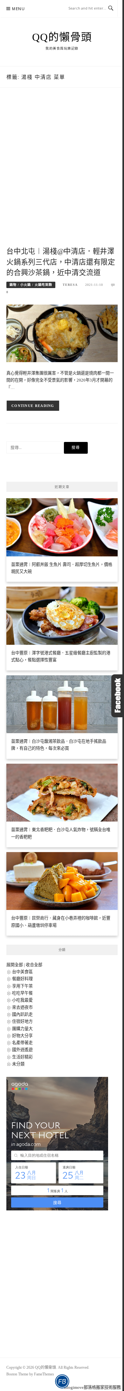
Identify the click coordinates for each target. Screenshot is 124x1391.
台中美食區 (22, 971)
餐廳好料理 (22, 978)
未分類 (18, 1064)
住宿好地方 (22, 1021)
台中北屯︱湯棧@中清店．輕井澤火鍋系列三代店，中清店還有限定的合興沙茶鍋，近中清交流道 (60, 262)
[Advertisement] (62, 174)
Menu (18, 8)
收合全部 (34, 964)
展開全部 (14, 964)
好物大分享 (22, 1035)
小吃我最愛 (22, 1000)
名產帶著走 (22, 1042)
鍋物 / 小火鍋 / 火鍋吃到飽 (31, 284)
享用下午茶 (22, 986)
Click (117, 695)
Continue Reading (32, 406)
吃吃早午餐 (22, 993)
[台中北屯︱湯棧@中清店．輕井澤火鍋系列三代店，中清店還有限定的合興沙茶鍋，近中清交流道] (62, 332)
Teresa (70, 284)
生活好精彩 (22, 1057)
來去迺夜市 (22, 1007)
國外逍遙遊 (22, 1049)
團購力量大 (22, 1028)
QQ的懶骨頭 (62, 37)
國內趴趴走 (22, 1014)
